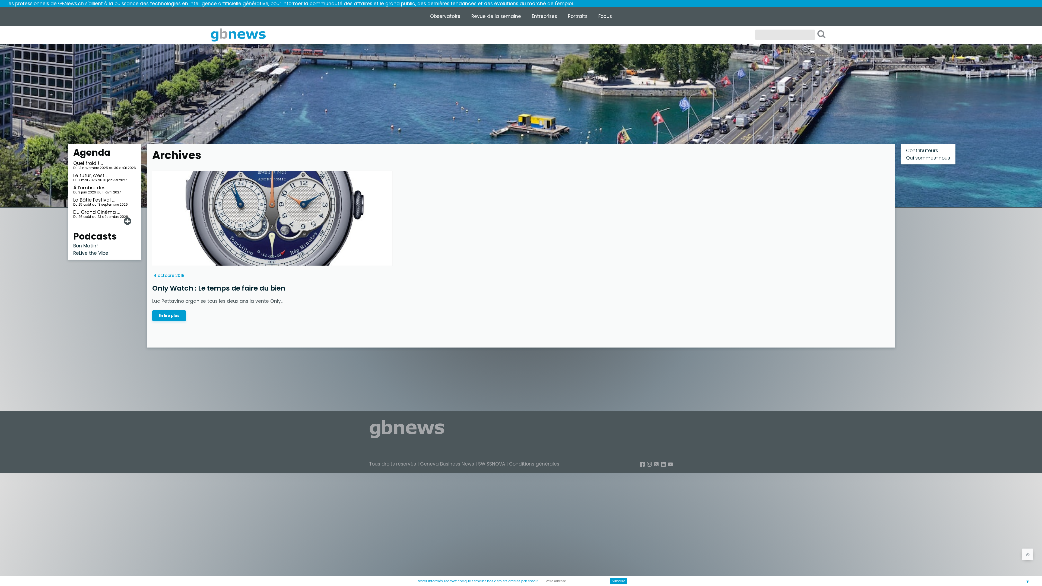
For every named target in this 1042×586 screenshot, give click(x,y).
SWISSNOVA (491, 464)
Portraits (577, 16)
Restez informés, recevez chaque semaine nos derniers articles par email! (477, 581)
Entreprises (544, 16)
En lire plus (169, 315)
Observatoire (445, 16)
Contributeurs (922, 150)
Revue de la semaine (496, 16)
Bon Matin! (85, 246)
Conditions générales (534, 464)
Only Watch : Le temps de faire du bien (218, 288)
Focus (605, 16)
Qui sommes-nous (928, 158)
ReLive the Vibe (90, 253)
